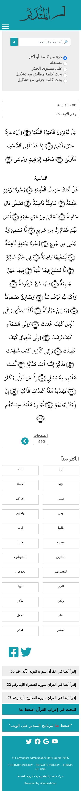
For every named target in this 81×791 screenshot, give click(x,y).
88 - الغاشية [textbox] (66, 104)
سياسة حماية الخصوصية (49, 776)
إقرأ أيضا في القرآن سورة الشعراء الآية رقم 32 (41, 684)
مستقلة (56, 62)
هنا (21, 709)
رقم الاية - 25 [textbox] (65, 113)
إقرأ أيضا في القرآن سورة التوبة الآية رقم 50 (43, 671)
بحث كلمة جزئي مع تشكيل (39, 79)
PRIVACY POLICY (48, 764)
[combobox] (40, 104)
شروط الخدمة (25, 776)
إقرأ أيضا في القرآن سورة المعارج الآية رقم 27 (41, 697)
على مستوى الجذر (47, 68)
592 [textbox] (41, 441)
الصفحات (40, 435)
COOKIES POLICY (20, 764)
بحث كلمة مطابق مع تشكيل (39, 73)
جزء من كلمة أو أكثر (45, 56)
